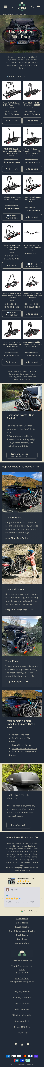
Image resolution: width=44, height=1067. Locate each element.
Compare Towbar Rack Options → (19, 455)
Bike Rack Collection (29, 371)
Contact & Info (22, 1003)
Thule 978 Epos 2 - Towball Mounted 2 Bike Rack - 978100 (11, 151)
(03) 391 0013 (22, 978)
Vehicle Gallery (22, 1009)
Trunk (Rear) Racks (21, 745)
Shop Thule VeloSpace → (17, 609)
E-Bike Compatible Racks (24, 748)
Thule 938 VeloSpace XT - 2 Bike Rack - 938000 (11, 247)
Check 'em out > (19, 825)
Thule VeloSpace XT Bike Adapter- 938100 (32, 246)
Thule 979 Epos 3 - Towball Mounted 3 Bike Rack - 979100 (32, 151)
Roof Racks (22, 918)
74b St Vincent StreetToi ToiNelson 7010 (22, 969)
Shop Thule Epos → (15, 681)
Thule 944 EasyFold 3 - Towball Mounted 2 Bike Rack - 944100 (11, 344)
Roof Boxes (22, 935)
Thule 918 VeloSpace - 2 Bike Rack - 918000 (12, 104)
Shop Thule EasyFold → (16, 538)
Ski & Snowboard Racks (22, 931)
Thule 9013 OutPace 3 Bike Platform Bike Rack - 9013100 (32, 296)
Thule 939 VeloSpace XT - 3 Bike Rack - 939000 (32, 199)
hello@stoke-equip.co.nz (22, 981)
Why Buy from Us (22, 992)
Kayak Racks (22, 927)
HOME (4, 14)
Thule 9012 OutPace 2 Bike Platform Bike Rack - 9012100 (12, 296)
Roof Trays (22, 939)
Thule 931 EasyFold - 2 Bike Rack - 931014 (32, 104)
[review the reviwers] (7, 895)
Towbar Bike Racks (21, 734)
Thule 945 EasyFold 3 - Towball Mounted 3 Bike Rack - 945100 (32, 344)
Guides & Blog (22, 1021)
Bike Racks (22, 923)
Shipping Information (22, 1015)
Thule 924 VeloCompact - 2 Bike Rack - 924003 (11, 198)
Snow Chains (22, 943)
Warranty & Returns (22, 997)
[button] (5, 6)
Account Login (22, 1033)
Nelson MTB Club (22, 1027)
